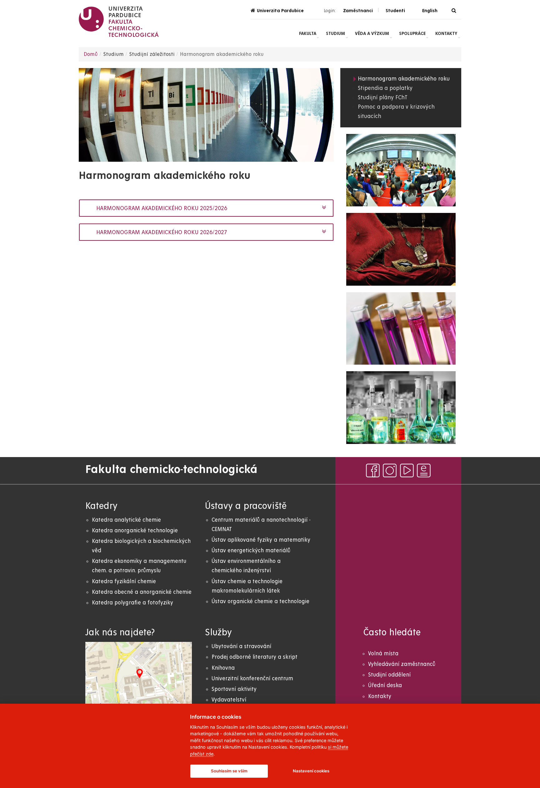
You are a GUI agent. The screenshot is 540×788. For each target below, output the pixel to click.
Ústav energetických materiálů (251, 551)
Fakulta (307, 33)
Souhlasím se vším (229, 770)
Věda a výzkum (372, 33)
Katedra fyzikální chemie (124, 581)
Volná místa (383, 654)
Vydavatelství (229, 700)
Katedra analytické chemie (126, 520)
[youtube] (407, 470)
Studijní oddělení (389, 675)
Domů (91, 54)
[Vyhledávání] (454, 10)
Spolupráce (412, 33)
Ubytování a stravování (241, 646)
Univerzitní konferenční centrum (252, 679)
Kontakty (446, 33)
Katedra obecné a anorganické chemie (142, 592)
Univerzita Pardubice (280, 10)
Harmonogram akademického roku (404, 79)
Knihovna (223, 668)
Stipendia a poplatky (385, 88)
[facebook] (373, 470)
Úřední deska (385, 685)
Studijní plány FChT (383, 98)
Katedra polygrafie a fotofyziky (132, 603)
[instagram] (390, 470)
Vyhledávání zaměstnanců (401, 664)
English (430, 10)
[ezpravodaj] (424, 470)
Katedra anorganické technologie (135, 531)
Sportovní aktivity (234, 689)
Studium (335, 33)
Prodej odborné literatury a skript (255, 657)
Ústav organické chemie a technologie (260, 601)
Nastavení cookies (311, 770)
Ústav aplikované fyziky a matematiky (261, 540)
